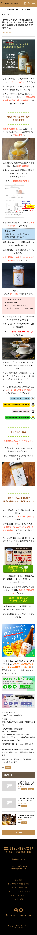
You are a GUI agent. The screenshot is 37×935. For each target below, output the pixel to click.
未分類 (8, 767)
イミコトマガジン (18, 899)
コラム (24, 789)
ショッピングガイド (18, 895)
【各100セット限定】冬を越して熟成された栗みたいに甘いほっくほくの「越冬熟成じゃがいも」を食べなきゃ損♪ (26, 816)
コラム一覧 (19, 832)
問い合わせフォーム (18, 859)
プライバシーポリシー (18, 887)
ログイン (25, 4)
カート (28, 4)
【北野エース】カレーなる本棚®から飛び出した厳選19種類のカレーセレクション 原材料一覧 (26, 783)
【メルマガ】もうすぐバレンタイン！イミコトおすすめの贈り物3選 (26, 800)
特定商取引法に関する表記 (18, 884)
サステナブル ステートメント (18, 891)
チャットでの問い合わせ (18, 867)
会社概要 (18, 880)
